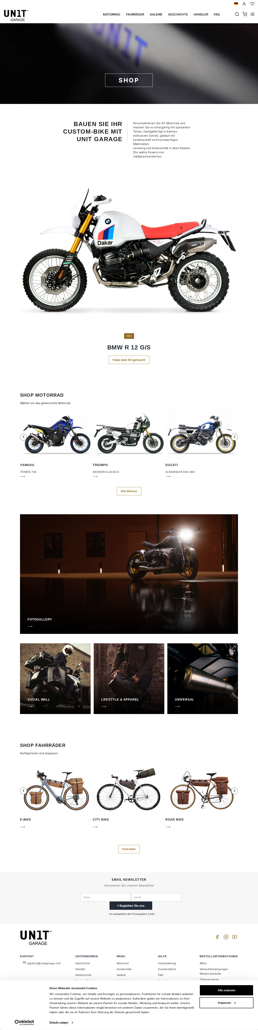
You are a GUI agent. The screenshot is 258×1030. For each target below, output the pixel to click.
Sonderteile (124, 969)
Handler (201, 14)
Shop (129, 80)
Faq (217, 14)
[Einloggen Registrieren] (244, 4)
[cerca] (237, 14)
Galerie (156, 14)
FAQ (160, 975)
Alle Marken (129, 491)
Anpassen (224, 1002)
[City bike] (95, 828)
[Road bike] (167, 828)
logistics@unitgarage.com (44, 963)
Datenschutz (83, 975)
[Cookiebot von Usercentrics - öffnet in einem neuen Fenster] (24, 1022)
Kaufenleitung (167, 963)
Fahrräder (135, 14)
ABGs (203, 963)
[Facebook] (217, 938)
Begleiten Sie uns (131, 906)
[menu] (252, 14)
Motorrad (111, 14)
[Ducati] (167, 477)
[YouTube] (234, 938)
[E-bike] (22, 828)
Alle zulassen (226, 990)
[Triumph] (95, 477)
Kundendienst (167, 969)
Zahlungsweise (209, 979)
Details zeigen (58, 1022)
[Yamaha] (22, 477)
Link (151, 913)
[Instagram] (225, 938)
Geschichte (178, 14)
